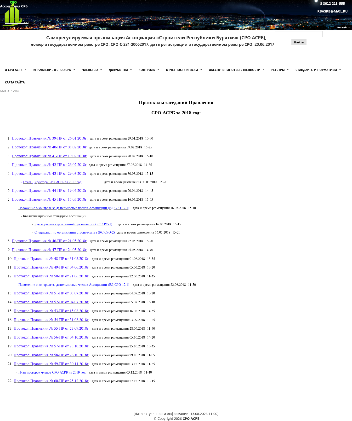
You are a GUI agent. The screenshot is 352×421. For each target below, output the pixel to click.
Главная (5, 90)
